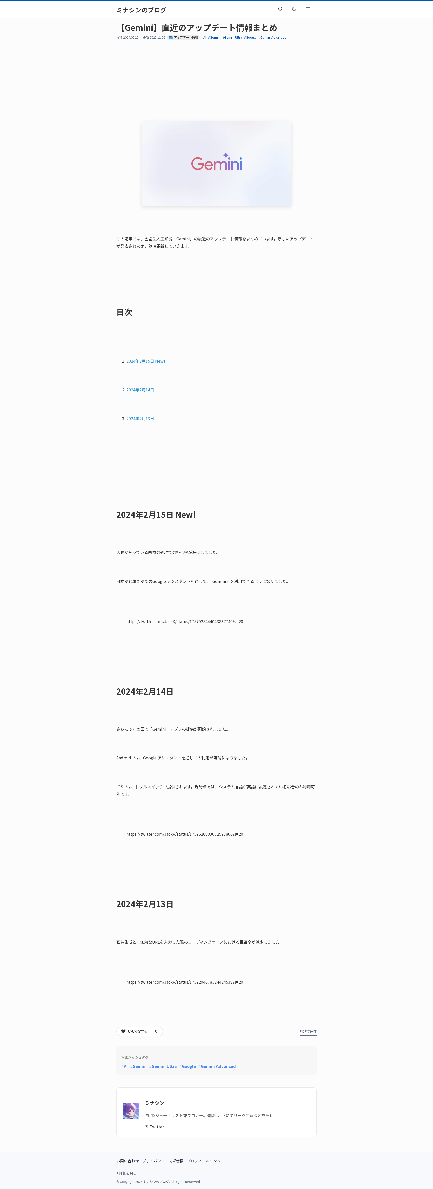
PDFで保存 (308, 1031)
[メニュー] (308, 9)
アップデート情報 (185, 37)
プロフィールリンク (204, 1160)
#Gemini (214, 37)
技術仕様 (175, 1160)
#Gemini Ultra (232, 37)
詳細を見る (128, 1172)
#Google (250, 37)
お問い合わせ (127, 1160)
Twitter (156, 1127)
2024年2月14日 (140, 390)
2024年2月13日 (140, 418)
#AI (204, 37)
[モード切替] (294, 9)
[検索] (280, 9)
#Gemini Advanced (272, 37)
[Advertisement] (266, 80)
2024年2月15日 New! (145, 361)
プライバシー (153, 1160)
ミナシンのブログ (141, 9)
